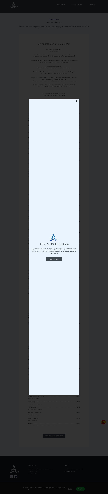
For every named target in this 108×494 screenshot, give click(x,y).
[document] (54, 247)
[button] (77, 101)
